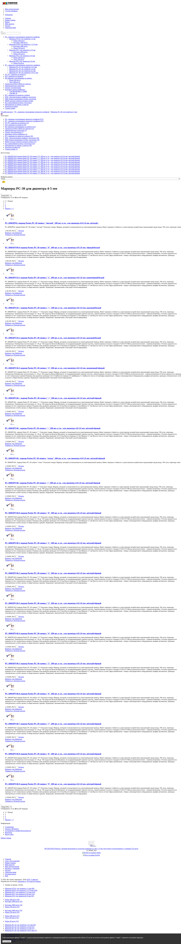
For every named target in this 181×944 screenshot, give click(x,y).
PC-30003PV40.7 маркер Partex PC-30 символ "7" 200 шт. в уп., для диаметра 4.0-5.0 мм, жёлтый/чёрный (42, 169)
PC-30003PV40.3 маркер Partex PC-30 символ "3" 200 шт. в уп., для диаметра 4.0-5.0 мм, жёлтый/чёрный (42, 162)
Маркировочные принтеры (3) (16, 130)
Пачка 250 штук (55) (12, 907)
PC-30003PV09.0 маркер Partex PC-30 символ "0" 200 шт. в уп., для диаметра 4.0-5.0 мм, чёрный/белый (52, 247)
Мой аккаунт (9, 24)
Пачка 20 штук (18, 63)
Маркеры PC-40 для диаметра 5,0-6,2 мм (23, 73)
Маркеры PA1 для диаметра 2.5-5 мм (22, 50)
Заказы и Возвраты (12, 829)
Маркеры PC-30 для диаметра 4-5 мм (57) (19, 928)
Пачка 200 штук (19, 41)
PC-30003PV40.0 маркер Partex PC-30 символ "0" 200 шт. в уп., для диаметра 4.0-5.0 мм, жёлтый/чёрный (42, 156)
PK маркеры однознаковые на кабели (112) (20, 127)
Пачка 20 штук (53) (12, 921)
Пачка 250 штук (19, 48)
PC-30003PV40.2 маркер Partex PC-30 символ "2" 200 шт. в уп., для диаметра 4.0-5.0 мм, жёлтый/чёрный (42, 160)
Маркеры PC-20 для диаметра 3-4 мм (22, 69)
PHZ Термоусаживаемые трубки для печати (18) (22, 140)
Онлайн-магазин (7, 112)
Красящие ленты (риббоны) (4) (16, 134)
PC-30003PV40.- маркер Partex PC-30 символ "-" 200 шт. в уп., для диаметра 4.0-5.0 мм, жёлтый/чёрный (52, 428)
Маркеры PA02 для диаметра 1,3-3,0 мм (23, 44)
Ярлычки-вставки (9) (12, 147)
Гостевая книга (10, 874)
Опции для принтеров (13, 88)
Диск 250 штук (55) (12, 918)
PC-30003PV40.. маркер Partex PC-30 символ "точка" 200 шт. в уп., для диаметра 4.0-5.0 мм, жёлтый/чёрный (55, 458)
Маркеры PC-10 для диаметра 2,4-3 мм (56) (20, 925)
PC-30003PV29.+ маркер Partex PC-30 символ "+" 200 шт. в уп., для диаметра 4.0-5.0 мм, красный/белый (53, 308)
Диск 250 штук (18, 59)
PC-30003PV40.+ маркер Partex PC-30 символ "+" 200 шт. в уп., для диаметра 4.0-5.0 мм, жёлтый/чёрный (53, 398)
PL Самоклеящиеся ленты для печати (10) (20, 144)
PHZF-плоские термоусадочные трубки (19, 101)
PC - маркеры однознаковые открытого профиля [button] (23, 65)
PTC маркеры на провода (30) (15, 125)
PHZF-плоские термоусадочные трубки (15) (20, 142)
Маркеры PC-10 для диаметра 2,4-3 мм (23, 67)
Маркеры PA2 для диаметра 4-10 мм (22, 56)
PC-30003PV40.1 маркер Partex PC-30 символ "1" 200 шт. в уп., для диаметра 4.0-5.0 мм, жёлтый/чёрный (42, 158)
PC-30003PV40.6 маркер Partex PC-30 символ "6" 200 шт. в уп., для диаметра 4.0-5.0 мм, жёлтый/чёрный (42, 168)
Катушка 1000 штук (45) (13, 901)
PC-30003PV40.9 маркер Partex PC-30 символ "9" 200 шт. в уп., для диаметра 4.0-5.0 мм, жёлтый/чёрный (42, 173)
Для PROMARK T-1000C (18, 91)
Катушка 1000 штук (20, 42)
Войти (7, 22)
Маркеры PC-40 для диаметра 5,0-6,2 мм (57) (21, 930)
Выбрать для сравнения (13, 233)
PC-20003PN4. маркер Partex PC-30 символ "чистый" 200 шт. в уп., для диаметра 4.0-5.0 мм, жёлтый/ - (52, 223)
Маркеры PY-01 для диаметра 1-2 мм (22, 39)
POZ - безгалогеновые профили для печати (20, 97)
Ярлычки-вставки (11, 106)
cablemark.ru (21, 881)
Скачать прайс (10, 108)
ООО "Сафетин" (32, 879)
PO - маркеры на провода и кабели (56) (19, 136)
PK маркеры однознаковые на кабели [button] (19, 78)
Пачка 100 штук (19, 57)
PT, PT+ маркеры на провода (15, 74)
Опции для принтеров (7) (14, 132)
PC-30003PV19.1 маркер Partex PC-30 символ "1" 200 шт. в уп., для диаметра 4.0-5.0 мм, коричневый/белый (54, 277)
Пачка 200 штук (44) (12, 899)
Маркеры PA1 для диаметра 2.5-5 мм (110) (20, 892)
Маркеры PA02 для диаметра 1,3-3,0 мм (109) (21, 890)
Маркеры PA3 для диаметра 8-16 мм (22, 61)
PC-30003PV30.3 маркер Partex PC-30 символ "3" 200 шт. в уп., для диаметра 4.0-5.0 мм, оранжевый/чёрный (55, 368)
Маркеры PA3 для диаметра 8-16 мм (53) (19, 896)
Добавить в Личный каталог (15, 235)
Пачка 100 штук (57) (12, 916)
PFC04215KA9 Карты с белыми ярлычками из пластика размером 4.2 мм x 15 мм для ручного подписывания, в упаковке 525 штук (91, 849)
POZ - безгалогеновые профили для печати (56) (22, 138)
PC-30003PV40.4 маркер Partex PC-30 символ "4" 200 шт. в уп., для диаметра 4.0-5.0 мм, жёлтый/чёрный (42, 164)
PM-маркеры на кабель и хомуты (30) (18, 145)
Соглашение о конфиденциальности (18, 831)
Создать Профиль (11, 11)
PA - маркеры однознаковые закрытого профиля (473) (24, 119)
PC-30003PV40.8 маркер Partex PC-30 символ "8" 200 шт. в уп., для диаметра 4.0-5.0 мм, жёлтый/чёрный (42, 171)
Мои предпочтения (12, 9)
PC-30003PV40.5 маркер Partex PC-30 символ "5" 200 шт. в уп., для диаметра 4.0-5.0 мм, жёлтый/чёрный (42, 166)
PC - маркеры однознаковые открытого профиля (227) (24, 121)
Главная (8, 18)
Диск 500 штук (14, 82)
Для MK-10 (13, 93)
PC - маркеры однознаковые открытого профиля (31, 112)
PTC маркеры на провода (14, 76)
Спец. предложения (12, 861)
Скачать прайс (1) (11, 149)
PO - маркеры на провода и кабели (17, 95)
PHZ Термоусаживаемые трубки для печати (20, 99)
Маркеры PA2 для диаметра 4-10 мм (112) (20, 894)
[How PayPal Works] (91, 853)
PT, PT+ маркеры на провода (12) (17, 123)
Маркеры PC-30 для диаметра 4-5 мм (22, 71)
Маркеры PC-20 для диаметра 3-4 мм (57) (19, 927)
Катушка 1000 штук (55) (13, 910)
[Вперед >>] (9, 208)
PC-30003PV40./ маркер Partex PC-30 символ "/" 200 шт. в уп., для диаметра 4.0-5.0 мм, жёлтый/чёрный (52, 483)
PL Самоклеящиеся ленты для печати (18, 103)
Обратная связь (10, 28)
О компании (9, 827)
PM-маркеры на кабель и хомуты (16, 104)
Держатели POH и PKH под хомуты (18, 84)
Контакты (8, 832)
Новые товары (10, 20)
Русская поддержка (34, 881)
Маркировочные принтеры (14, 86)
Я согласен (6, 941)
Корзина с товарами (12, 868)
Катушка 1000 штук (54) (13, 905)
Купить (21, 231)
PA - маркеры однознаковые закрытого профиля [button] (22, 37)
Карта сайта (9, 834)
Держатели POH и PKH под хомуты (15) (19, 128)
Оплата (7, 26)
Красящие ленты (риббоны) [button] (15, 89)
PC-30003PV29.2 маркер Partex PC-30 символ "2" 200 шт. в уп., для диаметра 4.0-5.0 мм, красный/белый (53, 338)
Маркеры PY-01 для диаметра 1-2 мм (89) (19, 888)
